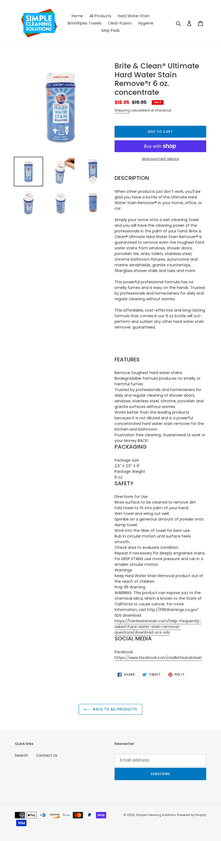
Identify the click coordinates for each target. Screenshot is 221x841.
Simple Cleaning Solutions (156, 815)
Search (21, 755)
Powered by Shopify (191, 815)
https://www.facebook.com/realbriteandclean (158, 657)
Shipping (122, 110)
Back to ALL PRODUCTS (114, 709)
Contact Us (46, 755)
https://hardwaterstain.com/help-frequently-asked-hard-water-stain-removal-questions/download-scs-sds (158, 626)
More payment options (160, 158)
